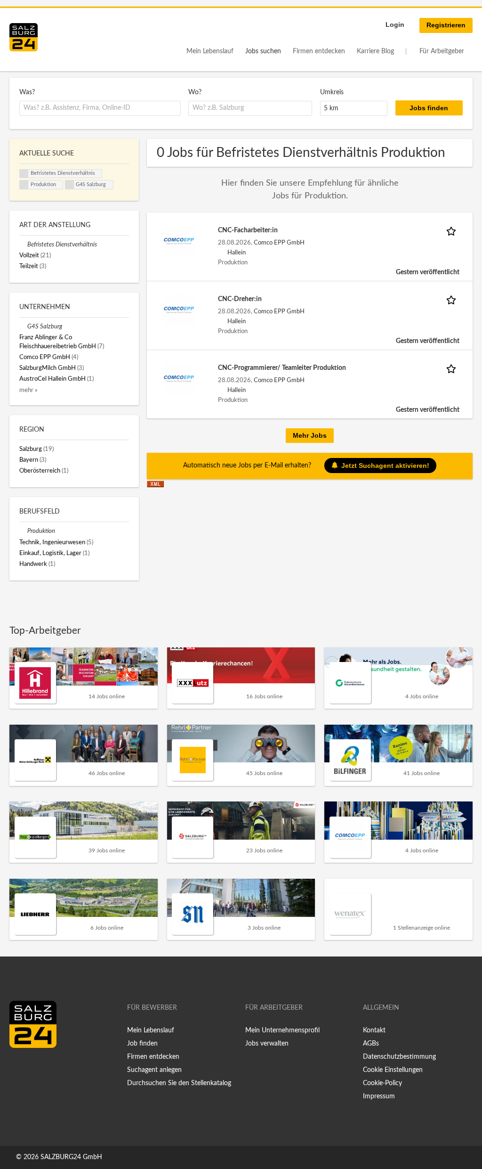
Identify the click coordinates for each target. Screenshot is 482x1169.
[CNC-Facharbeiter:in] (179, 241)
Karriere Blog (375, 51)
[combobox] (100, 108)
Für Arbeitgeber (441, 51)
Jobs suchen (263, 51)
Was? (27, 92)
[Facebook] (20, 1067)
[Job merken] (452, 231)
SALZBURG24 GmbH (71, 1157)
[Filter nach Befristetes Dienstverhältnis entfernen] (23, 244)
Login (395, 24)
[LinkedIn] (34, 1067)
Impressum (379, 1096)
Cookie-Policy (382, 1083)
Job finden (142, 1043)
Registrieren (446, 25)
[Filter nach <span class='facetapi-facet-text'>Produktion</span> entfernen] (24, 184)
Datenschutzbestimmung (399, 1057)
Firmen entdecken (319, 51)
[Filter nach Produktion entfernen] (23, 531)
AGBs (371, 1043)
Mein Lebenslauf (209, 51)
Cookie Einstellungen (393, 1070)
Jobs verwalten (267, 1043)
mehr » (28, 390)
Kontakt (374, 1030)
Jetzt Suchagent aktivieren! (385, 465)
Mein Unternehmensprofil (282, 1030)
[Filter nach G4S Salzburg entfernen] (23, 326)
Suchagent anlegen (154, 1070)
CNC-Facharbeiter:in (248, 230)
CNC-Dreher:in (240, 299)
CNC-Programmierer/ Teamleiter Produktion (282, 368)
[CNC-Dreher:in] (179, 310)
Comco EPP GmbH (279, 242)
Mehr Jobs (310, 435)
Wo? (194, 92)
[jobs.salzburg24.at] (23, 37)
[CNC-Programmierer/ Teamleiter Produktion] (179, 379)
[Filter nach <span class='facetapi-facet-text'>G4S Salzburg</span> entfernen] (69, 184)
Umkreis (332, 92)
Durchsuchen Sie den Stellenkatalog (179, 1083)
